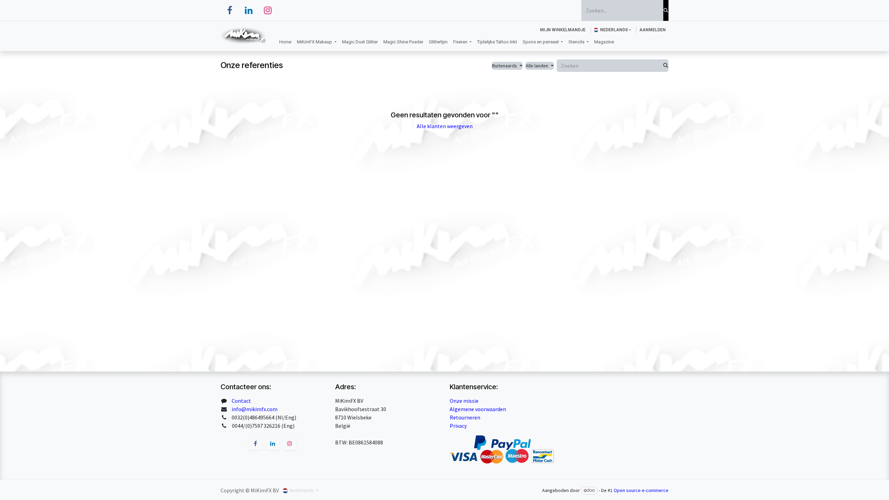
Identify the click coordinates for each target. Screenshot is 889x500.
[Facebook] (230, 10)
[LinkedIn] (249, 10)
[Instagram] (268, 10)
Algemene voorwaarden (478, 409)
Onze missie (464, 400)
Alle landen (537, 65)
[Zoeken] (665, 10)
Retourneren (465, 417)
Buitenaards (504, 65)
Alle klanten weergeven (445, 126)
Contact (241, 400)
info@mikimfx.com (254, 409)
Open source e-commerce (641, 490)
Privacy (458, 425)
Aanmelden (652, 29)
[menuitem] (285, 42)
